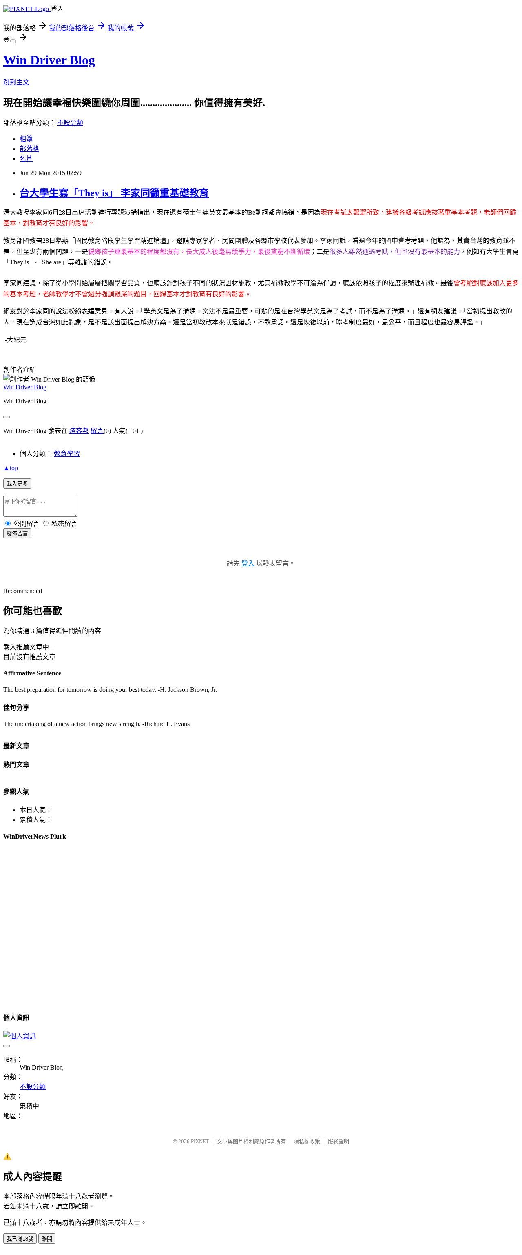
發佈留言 (17, 534)
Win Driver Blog (49, 60)
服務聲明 (338, 1141)
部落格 (29, 148)
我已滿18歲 (20, 1239)
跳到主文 (16, 82)
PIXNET (200, 1141)
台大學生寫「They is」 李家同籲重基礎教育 (114, 193)
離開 (47, 1239)
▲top (10, 467)
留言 (97, 430)
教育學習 (67, 453)
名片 (26, 158)
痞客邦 (79, 430)
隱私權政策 (307, 1141)
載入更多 (17, 484)
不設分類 (70, 122)
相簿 (26, 138)
